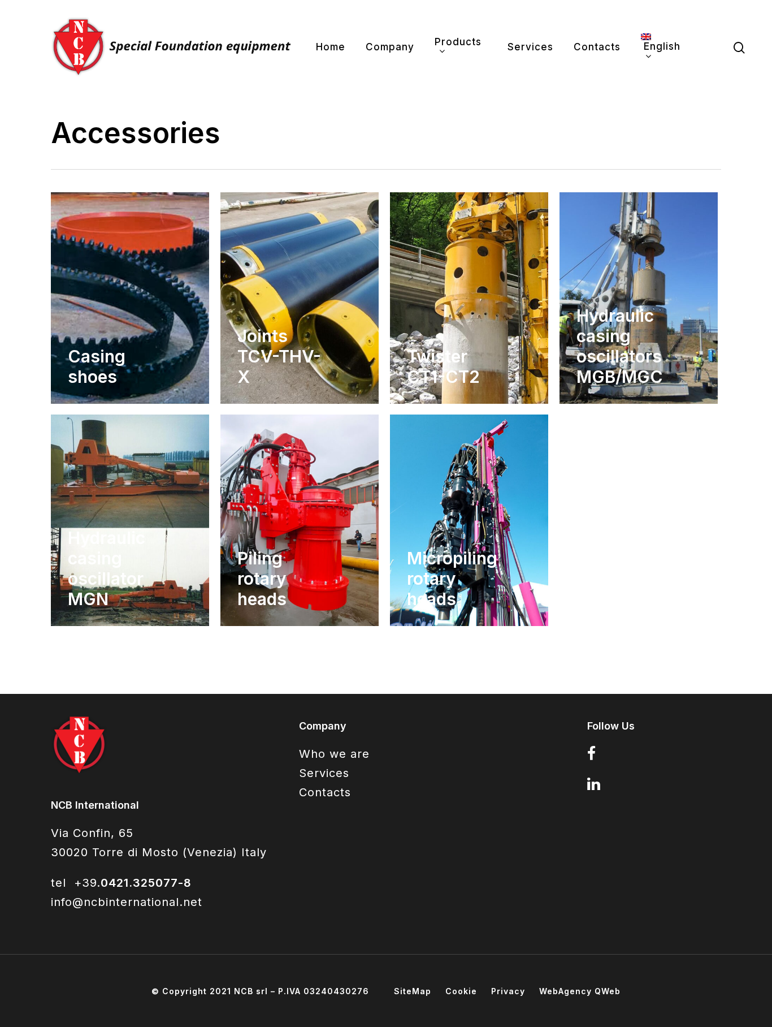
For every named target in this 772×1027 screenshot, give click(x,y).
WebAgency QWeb (580, 991)
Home (330, 47)
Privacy (508, 991)
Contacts (597, 47)
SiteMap (412, 991)
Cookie (461, 991)
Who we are (334, 754)
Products (458, 42)
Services (530, 47)
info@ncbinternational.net (126, 902)
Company (390, 47)
